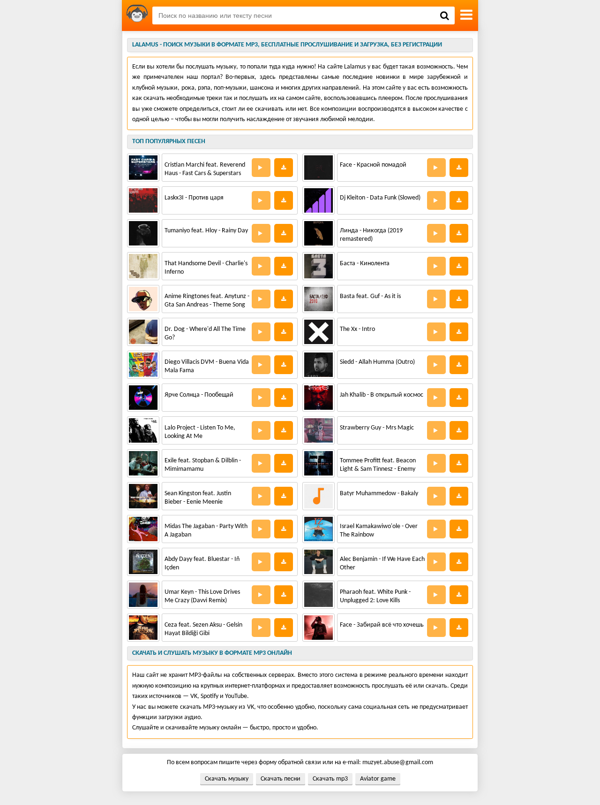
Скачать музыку (226, 778)
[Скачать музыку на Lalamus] (137, 15)
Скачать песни (280, 778)
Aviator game (378, 778)
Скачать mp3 (330, 778)
